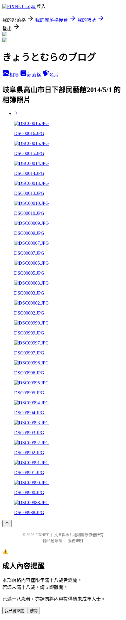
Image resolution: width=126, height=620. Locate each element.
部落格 (34, 74)
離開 (34, 611)
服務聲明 (75, 540)
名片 (54, 74)
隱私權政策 (52, 540)
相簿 (14, 74)
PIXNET (42, 535)
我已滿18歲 (14, 611)
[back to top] (7, 523)
